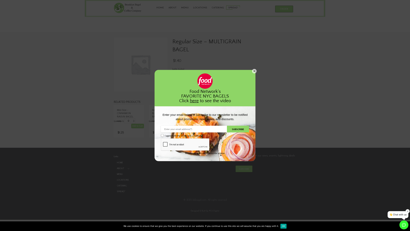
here (194, 100)
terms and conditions (191, 135)
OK (283, 226)
